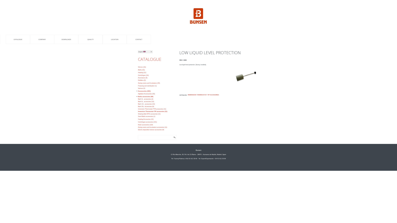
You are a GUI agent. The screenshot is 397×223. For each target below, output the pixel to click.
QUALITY (90, 39)
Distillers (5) (142, 80)
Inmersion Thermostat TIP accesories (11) (152, 111)
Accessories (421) (144, 91)
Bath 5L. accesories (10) (146, 101)
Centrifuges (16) (143, 75)
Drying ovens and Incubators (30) (149, 83)
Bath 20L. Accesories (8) (146, 106)
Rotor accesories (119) (145, 125)
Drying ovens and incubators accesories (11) (152, 127)
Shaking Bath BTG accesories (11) (149, 114)
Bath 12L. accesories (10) (146, 104)
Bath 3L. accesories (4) (145, 99)
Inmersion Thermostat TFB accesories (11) (152, 109)
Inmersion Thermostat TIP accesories (203, 95)
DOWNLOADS (66, 39)
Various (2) (141, 88)
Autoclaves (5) (142, 78)
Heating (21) (142, 72)
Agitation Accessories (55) (146, 94)
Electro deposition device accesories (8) (151, 129)
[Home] (198, 16)
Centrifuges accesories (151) (147, 122)
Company (42, 39)
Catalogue (18, 39)
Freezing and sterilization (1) (147, 86)
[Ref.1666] (246, 65)
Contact (138, 39)
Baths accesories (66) (145, 96)
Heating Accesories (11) (146, 119)
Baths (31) (141, 70)
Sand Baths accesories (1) (146, 116)
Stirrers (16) (142, 67)
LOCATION (114, 39)
